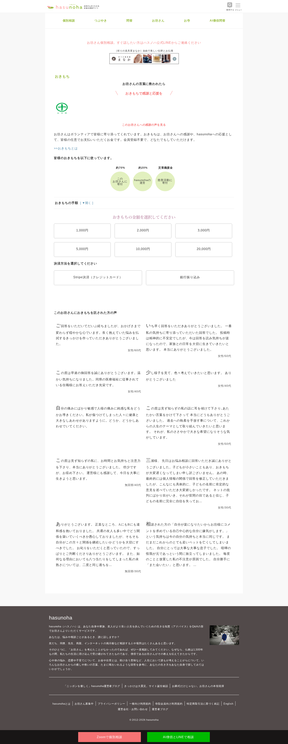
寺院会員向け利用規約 (169, 703)
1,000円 (82, 230)
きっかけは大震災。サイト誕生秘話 (146, 686)
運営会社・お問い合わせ (133, 709)
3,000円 (204, 230)
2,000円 (143, 230)
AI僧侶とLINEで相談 (178, 737)
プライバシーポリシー (111, 703)
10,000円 (143, 249)
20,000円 (204, 249)
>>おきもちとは (66, 148)
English (228, 703)
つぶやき (100, 20)
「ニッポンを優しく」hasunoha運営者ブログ (92, 686)
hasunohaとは (62, 703)
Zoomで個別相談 (109, 737)
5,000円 (82, 249)
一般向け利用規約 (140, 703)
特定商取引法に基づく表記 (203, 703)
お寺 (187, 20)
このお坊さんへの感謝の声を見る (144, 124)
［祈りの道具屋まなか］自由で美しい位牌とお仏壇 (144, 50)
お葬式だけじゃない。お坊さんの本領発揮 (198, 686)
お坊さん (158, 20)
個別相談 (69, 20)
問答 (129, 20)
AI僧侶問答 (218, 20)
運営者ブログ (160, 709)
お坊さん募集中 (84, 703)
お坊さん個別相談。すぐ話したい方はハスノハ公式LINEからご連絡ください (144, 42)
